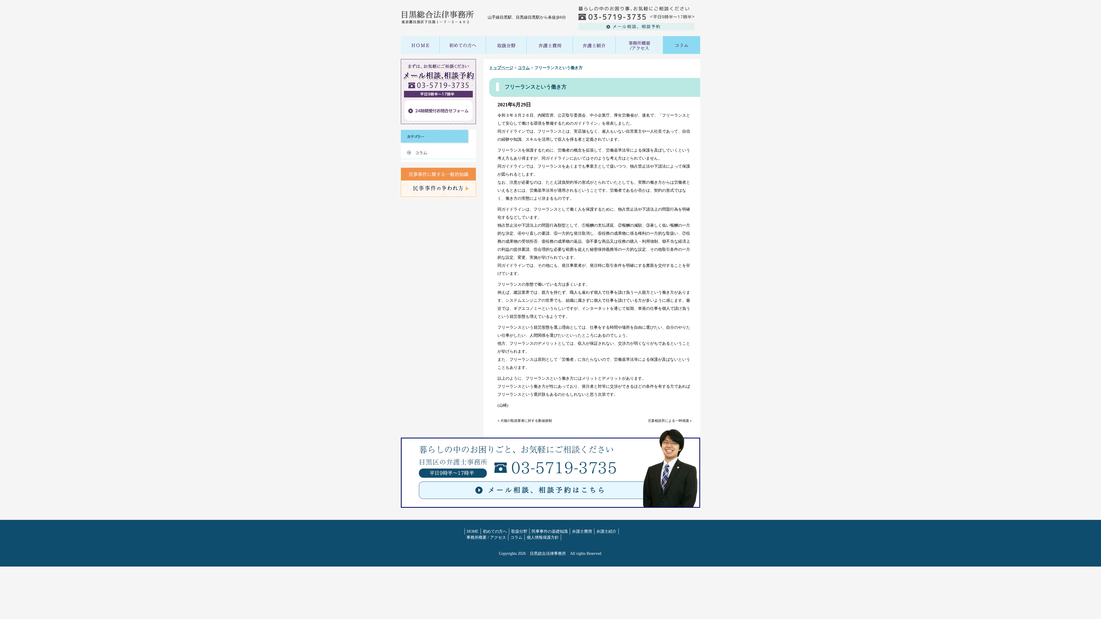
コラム (524, 68)
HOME (473, 531)
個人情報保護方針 (543, 537)
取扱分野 (519, 531)
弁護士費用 (582, 531)
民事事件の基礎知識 (550, 531)
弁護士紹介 (606, 531)
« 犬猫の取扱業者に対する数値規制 (525, 421)
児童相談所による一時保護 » (670, 421)
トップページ (501, 68)
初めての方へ (495, 531)
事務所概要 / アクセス (486, 537)
